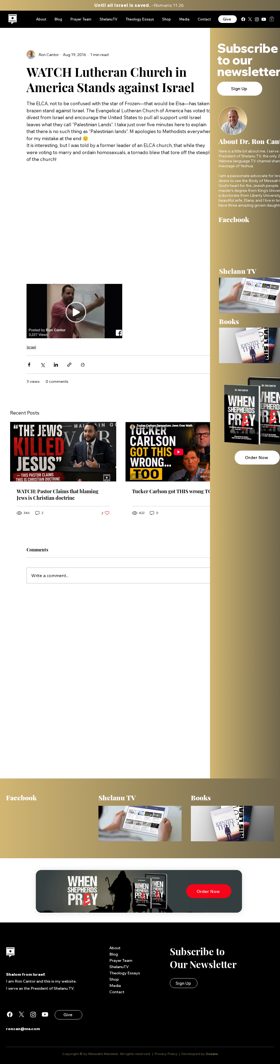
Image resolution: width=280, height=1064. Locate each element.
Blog (113, 954)
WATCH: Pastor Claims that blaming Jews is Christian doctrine (57, 494)
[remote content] (121, 225)
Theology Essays (124, 973)
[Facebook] (243, 19)
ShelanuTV (119, 966)
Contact (116, 991)
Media (115, 985)
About (115, 947)
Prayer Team (120, 960)
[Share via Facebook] (29, 364)
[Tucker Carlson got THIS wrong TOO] (179, 451)
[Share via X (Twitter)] (42, 364)
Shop (114, 979)
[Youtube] (263, 19)
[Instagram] (256, 19)
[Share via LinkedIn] (56, 364)
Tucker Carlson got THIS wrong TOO (174, 491)
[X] (250, 19)
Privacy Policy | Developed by (180, 1054)
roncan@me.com (23, 1028)
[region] (12, 19)
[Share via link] (69, 364)
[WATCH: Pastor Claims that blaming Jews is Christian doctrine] (63, 451)
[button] (272, 18)
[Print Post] (82, 364)
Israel (31, 347)
